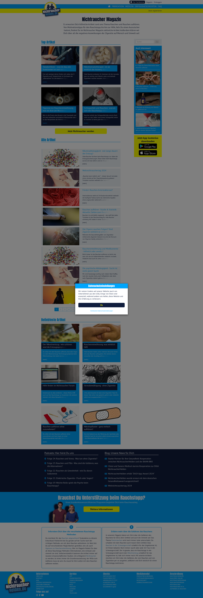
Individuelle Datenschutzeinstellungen (101, 311)
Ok (101, 305)
